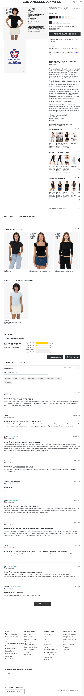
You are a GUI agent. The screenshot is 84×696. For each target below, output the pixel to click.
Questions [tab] (21, 362)
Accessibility (9, 659)
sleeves (8, 382)
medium (31, 378)
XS (51, 22)
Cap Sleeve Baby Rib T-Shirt (74, 195)
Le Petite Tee (7, 271)
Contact (46, 642)
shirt (15, 378)
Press (45, 637)
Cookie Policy (9, 651)
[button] (2, 2)
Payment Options (30, 639)
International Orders (31, 647)
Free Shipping (29, 649)
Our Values (47, 634)
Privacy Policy (10, 648)
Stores (46, 647)
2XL (68, 22)
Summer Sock (73, 167)
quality (40, 378)
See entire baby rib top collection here (60, 124)
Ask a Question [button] (56, 357)
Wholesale (47, 644)
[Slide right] (28, 71)
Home (51, 7)
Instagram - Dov (68, 637)
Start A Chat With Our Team (11, 655)
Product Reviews (68, 644)
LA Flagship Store (50, 652)
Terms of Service (10, 646)
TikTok (65, 652)
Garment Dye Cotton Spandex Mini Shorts (66, 170)
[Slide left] (23, 71)
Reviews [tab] (7, 362)
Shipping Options (30, 644)
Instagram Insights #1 (69, 640)
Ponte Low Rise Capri (52, 168)
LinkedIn (66, 649)
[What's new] (77, 2)
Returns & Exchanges (28, 635)
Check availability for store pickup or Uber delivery (64, 40)
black (58, 378)
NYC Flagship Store (50, 649)
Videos (46, 639)
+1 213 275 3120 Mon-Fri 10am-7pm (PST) (12, 636)
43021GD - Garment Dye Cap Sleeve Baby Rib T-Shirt (64, 9)
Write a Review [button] (73, 357)
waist (22, 378)
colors (7, 378)
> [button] (42, 604)
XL (65, 22)
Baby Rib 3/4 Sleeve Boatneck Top (66, 196)
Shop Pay (27, 642)
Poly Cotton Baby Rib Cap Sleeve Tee (52, 196)
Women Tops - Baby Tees (61, 7)
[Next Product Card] (78, 152)
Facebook (66, 647)
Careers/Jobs (48, 657)
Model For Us (48, 660)
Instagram (29, 216)
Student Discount (30, 655)
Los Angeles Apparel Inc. (71, 691)
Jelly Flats (73, 143)
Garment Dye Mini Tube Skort (66, 146)
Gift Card (27, 652)
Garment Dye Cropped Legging (58, 170)
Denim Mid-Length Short (59, 146)
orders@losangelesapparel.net (15, 643)
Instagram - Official (69, 634)
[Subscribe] (39, 673)
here (72, 98)
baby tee (50, 378)
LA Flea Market (49, 655)
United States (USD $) (13, 691)
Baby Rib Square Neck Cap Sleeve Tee (59, 196)
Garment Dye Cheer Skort (52, 146)
